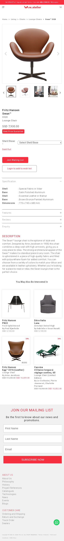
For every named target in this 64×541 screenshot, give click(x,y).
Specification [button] (9, 181)
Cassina (38, 367)
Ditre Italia (40, 320)
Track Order (8, 520)
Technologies (9, 494)
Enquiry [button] (6, 226)
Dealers (6, 523)
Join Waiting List (15, 160)
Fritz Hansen (10, 110)
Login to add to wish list (19, 168)
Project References (12, 488)
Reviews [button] (6, 219)
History (6, 485)
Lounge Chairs (35, 19)
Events (5, 500)
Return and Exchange (13, 517)
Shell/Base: (8, 143)
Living (13, 19)
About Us (7, 478)
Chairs (22, 19)
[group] (11, 91)
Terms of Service (43, 534)
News (5, 497)
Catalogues (8, 491)
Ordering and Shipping (13, 514)
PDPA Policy (13, 538)
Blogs (5, 503)
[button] (3, 92)
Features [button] (6, 213)
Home (4, 19)
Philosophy (8, 481)
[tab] (32, 181)
